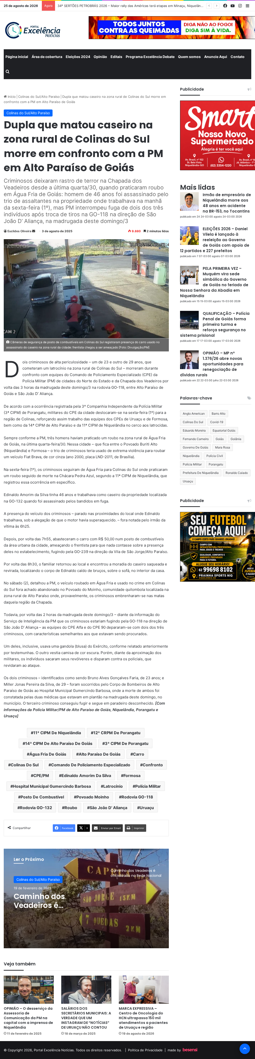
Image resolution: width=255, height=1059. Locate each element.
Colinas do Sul (25, 764)
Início (11, 97)
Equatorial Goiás (224, 430)
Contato (238, 57)
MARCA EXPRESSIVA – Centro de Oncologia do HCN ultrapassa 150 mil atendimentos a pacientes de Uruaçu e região (143, 1018)
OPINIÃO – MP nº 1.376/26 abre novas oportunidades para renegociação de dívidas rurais (211, 364)
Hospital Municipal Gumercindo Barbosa (52, 786)
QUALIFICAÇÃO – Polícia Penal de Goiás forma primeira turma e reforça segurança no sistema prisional (215, 324)
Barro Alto (218, 413)
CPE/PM (41, 775)
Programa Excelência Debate (150, 57)
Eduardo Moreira (194, 430)
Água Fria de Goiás (47, 754)
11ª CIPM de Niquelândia (57, 732)
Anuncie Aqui (215, 57)
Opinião (100, 57)
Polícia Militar (148, 786)
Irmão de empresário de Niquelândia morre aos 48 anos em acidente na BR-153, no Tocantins (227, 203)
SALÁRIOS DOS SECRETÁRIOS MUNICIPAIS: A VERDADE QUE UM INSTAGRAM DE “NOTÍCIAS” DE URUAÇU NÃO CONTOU (86, 1018)
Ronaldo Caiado (237, 473)
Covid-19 (216, 422)
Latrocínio (113, 786)
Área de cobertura (47, 57)
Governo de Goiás (195, 447)
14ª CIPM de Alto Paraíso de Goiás (58, 743)
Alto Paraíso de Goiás (100, 754)
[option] (86, 898)
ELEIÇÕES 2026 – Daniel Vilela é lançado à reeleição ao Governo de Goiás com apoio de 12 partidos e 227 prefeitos (214, 239)
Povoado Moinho (92, 796)
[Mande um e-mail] (33, 231)
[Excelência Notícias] (32, 30)
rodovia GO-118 (137, 796)
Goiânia (236, 439)
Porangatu (216, 464)
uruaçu (147, 807)
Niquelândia (191, 456)
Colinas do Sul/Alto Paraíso (39, 97)
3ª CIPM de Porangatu (126, 743)
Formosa (132, 775)
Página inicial (16, 57)
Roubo (70, 807)
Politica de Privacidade (145, 1050)
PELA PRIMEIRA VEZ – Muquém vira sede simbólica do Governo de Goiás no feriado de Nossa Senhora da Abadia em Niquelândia (214, 282)
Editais (116, 57)
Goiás (220, 439)
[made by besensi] (190, 1050)
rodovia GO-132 (36, 807)
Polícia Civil (214, 456)
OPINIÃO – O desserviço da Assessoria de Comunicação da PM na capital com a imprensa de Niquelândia (28, 1018)
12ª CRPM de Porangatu (116, 732)
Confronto (153, 764)
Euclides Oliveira (19, 231)
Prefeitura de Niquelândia (201, 473)
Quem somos (189, 57)
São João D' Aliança (108, 807)
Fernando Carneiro (196, 439)
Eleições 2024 (78, 57)
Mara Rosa (222, 447)
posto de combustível (42, 796)
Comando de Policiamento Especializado (90, 764)
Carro (138, 754)
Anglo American (194, 413)
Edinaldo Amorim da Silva (86, 775)
